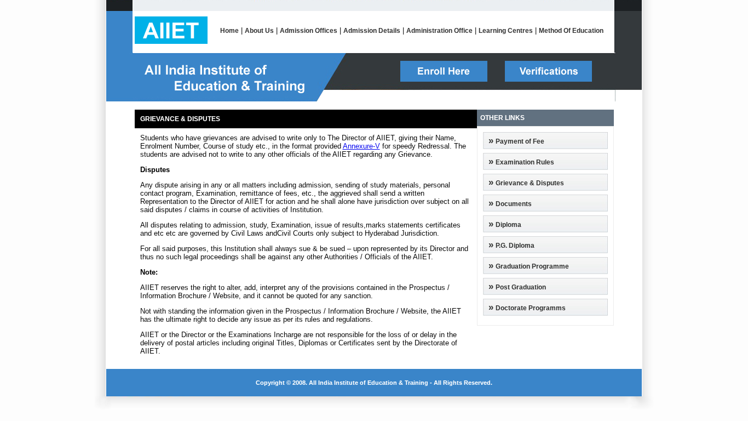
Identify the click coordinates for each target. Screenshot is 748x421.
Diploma (508, 225)
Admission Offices (308, 31)
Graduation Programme (532, 266)
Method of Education (571, 31)
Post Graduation (521, 287)
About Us (259, 31)
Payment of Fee (520, 141)
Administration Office (439, 31)
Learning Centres (506, 31)
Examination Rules (525, 162)
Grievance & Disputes (530, 183)
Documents (514, 204)
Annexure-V (361, 146)
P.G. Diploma (515, 245)
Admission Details (371, 31)
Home (229, 31)
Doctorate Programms (531, 308)
